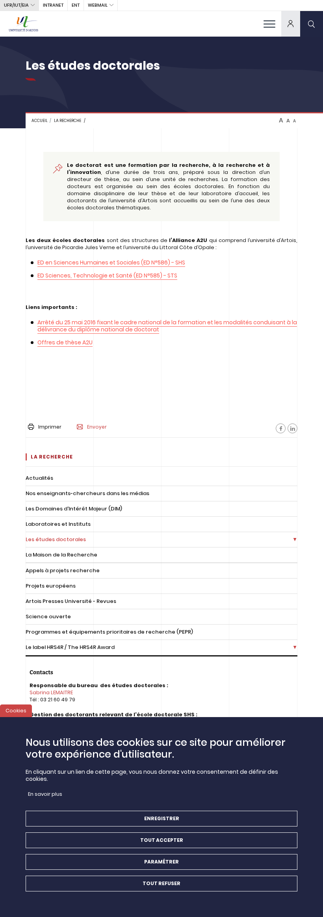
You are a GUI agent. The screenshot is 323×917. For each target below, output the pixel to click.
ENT (76, 5)
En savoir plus (45, 794)
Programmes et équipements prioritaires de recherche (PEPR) (109, 632)
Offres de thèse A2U (65, 342)
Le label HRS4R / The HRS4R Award (70, 647)
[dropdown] (290, 23)
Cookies (16, 710)
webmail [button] (98, 5)
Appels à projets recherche (63, 570)
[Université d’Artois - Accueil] (23, 23)
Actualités (39, 478)
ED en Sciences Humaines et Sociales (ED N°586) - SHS (111, 262)
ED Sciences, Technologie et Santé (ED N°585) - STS (107, 275)
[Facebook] (281, 428)
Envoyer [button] (97, 427)
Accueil (40, 121)
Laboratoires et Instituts (58, 524)
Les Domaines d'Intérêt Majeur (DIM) (74, 508)
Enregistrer (161, 818)
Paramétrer (161, 861)
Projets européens (51, 586)
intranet (53, 5)
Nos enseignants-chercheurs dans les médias (87, 493)
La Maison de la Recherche (61, 554)
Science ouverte (48, 616)
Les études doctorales (56, 539)
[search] (311, 23)
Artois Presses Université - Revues (71, 601)
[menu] (269, 23)
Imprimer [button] (49, 426)
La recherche (67, 121)
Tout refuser (161, 883)
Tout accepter (161, 840)
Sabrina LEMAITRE (51, 692)
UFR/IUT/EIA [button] (16, 5)
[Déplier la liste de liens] (294, 539)
